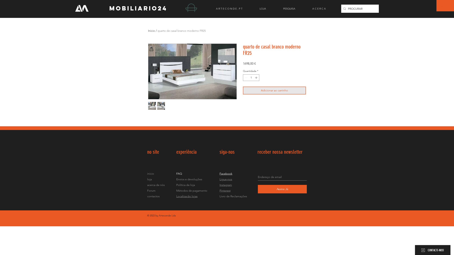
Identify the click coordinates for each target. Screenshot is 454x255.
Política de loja (186, 185)
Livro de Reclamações (233, 196)
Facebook (226, 173)
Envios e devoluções (189, 179)
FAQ (179, 173)
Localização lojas (187, 196)
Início (151, 30)
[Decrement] (245, 78)
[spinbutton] (251, 78)
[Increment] (256, 78)
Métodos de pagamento (191, 190)
